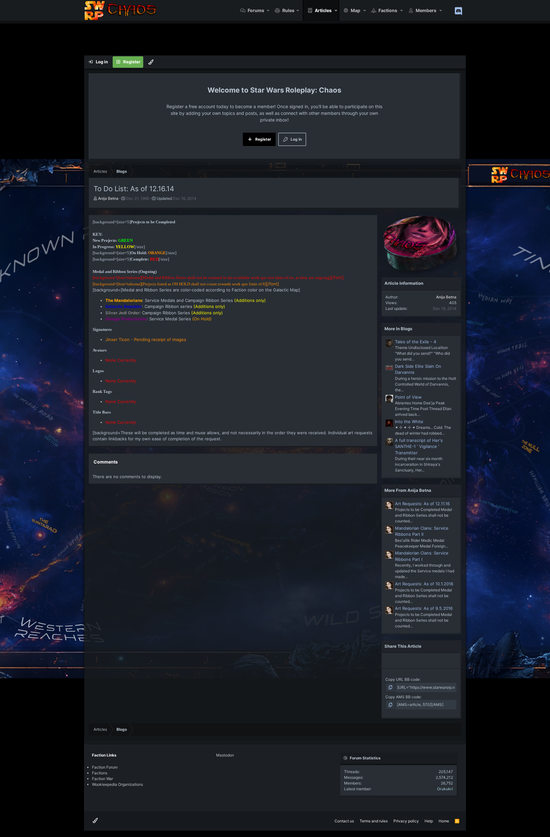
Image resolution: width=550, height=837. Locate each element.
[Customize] (151, 62)
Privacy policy (406, 821)
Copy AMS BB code (402, 696)
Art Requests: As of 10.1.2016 (424, 583)
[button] (268, 10)
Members (426, 10)
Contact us (344, 821)
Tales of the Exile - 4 (415, 341)
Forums (256, 10)
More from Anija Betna (407, 490)
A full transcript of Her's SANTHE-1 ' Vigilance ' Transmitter (419, 446)
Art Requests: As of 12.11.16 (422, 503)
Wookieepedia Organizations (117, 784)
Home (444, 821)
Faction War (102, 778)
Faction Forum (104, 767)
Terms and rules (374, 821)
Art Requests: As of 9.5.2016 (424, 608)
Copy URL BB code (402, 679)
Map (355, 10)
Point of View (408, 397)
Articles (323, 10)
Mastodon (225, 755)
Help (429, 821)
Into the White (409, 421)
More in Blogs (398, 328)
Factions (387, 10)
